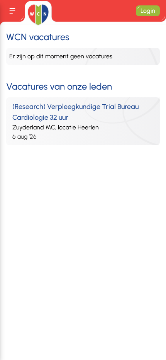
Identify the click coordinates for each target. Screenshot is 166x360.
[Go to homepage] (37, 14)
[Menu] (12, 11)
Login (148, 10)
